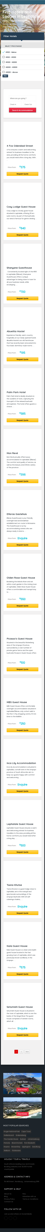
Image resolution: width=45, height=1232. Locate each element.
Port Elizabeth (29, 1143)
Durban (23, 1139)
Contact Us (8, 1202)
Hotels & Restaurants (19, 21)
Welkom (7, 1150)
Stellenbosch (9, 1135)
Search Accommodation (22, 110)
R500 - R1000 (11, 57)
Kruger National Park (12, 1131)
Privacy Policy (9, 1199)
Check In (13, 104)
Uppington (26, 1147)
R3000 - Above (12, 72)
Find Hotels (22, 1090)
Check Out (28, 104)
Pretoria (7, 1143)
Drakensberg (21, 1135)
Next (27, 1051)
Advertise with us (29, 1196)
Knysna (7, 1147)
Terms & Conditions (30, 1199)
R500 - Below (11, 52)
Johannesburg (33, 1139)
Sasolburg (36, 1147)
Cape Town (26, 1131)
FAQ (24, 1194)
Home (5, 21)
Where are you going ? (18, 98)
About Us (7, 1194)
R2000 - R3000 (11, 67)
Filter (5, 76)
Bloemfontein (17, 1143)
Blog (6, 1196)
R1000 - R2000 (11, 62)
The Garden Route (11, 1139)
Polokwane (16, 1150)
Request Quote (22, 174)
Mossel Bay (15, 1147)
